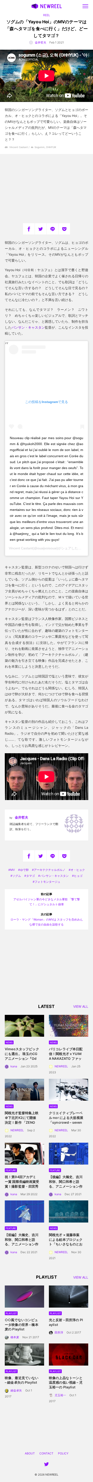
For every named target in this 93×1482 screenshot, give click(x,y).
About (30, 1453)
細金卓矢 (16, 1390)
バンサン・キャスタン (28, 327)
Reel (46, 15)
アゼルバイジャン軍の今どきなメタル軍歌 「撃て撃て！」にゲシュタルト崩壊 (46, 899)
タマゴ (30, 876)
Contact (46, 1453)
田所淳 (59, 1332)
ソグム (16, 876)
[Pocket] (64, 229)
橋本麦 (14, 1337)
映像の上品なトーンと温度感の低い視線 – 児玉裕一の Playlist (66, 1382)
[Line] (52, 229)
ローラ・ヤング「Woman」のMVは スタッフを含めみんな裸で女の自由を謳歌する (46, 919)
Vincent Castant (21, 548)
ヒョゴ (78, 876)
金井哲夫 (40, 42)
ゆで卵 (24, 870)
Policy (63, 1453)
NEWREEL (61, 1066)
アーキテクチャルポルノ (49, 870)
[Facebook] (29, 229)
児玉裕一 (60, 1395)
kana (13, 1066)
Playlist (11, 1313)
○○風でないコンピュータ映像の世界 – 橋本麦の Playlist (21, 1324)
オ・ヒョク (78, 870)
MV (12, 870)
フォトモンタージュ (47, 881)
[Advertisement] (46, 188)
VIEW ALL (80, 1007)
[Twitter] (40, 229)
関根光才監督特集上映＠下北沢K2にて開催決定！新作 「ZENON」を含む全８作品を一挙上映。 (21, 1122)
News (9, 1042)
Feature (11, 1170)
